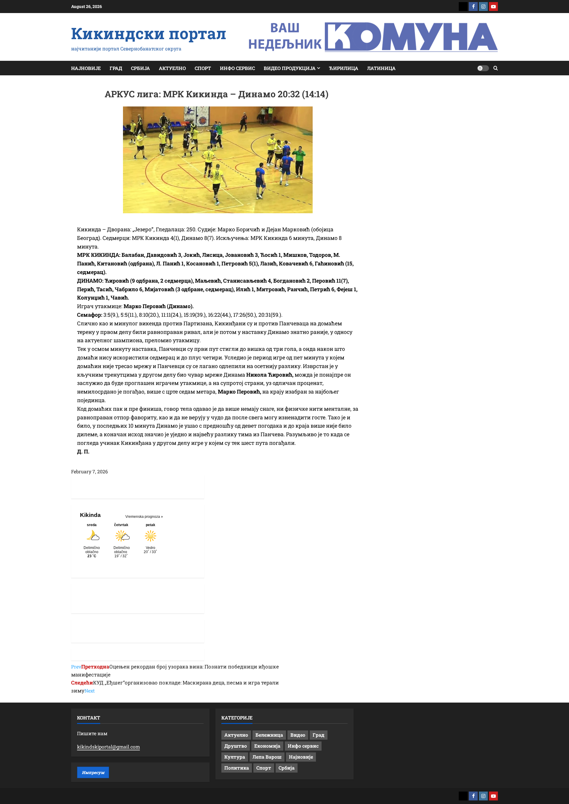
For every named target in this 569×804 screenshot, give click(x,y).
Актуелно (172, 68)
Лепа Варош (267, 757)
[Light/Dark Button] (483, 68)
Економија (267, 746)
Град (116, 68)
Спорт (203, 68)
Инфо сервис (237, 68)
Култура (234, 757)
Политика (236, 768)
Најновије (86, 68)
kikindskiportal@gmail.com (108, 746)
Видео (297, 735)
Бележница (269, 735)
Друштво (235, 746)
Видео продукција (290, 68)
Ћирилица (343, 68)
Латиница (381, 68)
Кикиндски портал (148, 33)
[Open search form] (495, 68)
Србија (140, 68)
